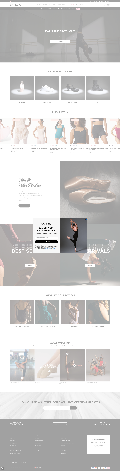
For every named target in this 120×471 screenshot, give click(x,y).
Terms (53, 248)
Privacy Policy (48, 248)
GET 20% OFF (46, 241)
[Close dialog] (86, 219)
